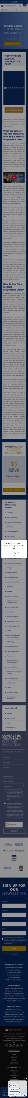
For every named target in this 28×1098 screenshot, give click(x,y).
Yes (16, 554)
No (11, 554)
